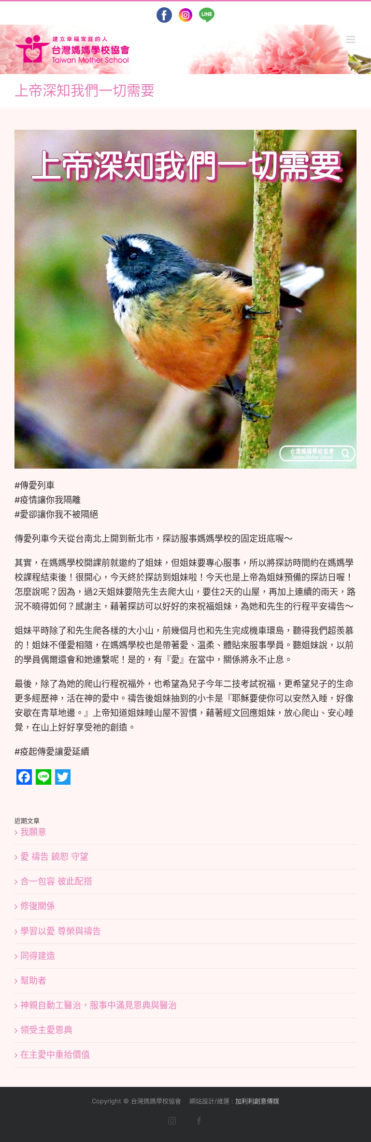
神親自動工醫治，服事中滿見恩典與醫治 (98, 1005)
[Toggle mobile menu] (351, 39)
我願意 (33, 832)
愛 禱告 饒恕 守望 (54, 857)
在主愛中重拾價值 (55, 1055)
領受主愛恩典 (46, 1030)
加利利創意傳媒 (257, 1101)
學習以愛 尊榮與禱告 (60, 931)
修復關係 (37, 906)
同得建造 (37, 956)
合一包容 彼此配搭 (56, 881)
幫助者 (33, 980)
